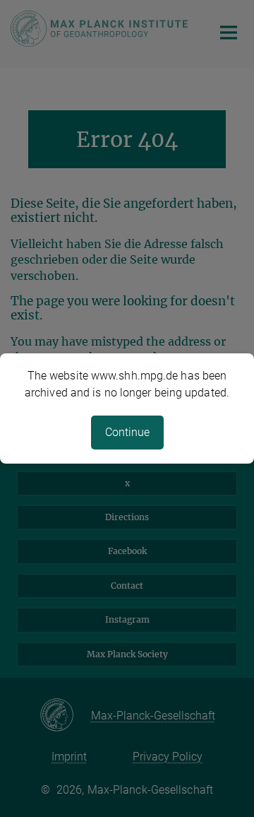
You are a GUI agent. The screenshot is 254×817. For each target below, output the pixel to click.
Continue (127, 432)
